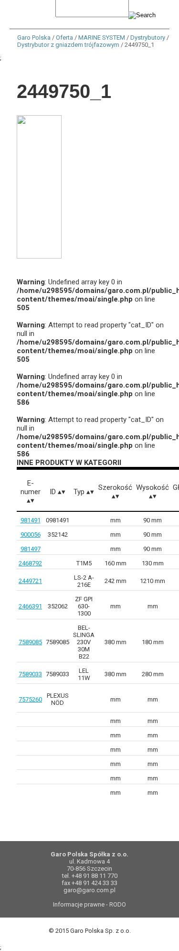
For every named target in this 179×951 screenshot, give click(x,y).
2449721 (30, 580)
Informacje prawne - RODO (89, 904)
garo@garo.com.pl (89, 890)
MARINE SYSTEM (101, 37)
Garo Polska (34, 37)
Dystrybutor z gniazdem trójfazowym (68, 44)
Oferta (64, 37)
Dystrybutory (147, 37)
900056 (31, 534)
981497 (31, 548)
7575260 (30, 699)
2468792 (30, 563)
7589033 (30, 674)
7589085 (30, 642)
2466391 (30, 606)
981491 (31, 520)
